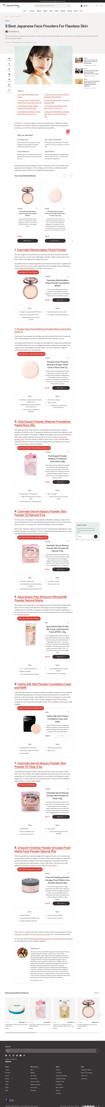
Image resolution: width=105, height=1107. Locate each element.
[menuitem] (24, 11)
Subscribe (96, 536)
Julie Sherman (34, 948)
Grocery (32, 11)
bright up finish (24, 615)
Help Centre (84, 1075)
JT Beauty (48, 452)
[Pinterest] (17, 1055)
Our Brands (59, 1072)
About (76, 11)
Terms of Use (63, 1106)
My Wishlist (34, 1075)
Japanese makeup (30, 123)
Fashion (63, 11)
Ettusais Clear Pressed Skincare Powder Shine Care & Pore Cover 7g (55, 213)
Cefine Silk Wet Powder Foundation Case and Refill (43, 685)
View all (96, 992)
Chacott (47, 873)
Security (77, 1106)
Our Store (58, 1093)
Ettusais (47, 208)
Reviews (58, 1090)
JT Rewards (59, 1084)
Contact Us (84, 1078)
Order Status (34, 1078)
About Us (58, 1070)
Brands (70, 11)
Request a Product (35, 1084)
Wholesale (33, 1090)
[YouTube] (20, 1055)
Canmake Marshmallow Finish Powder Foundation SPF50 (27, 213)
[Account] (93, 6)
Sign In (32, 1070)
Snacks (7, 1075)
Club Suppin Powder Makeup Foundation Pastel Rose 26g (43, 423)
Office (57, 11)
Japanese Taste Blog (61, 1075)
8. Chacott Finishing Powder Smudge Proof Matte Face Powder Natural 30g (56, 114)
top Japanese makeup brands (39, 939)
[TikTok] (24, 1055)
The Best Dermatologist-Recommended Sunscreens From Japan (91, 72)
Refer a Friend (59, 1087)
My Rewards (34, 1087)
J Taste (7, 1070)
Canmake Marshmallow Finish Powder (41, 250)
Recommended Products (17, 993)
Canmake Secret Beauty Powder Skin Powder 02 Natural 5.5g (40, 513)
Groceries (7, 1072)
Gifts (6, 1090)
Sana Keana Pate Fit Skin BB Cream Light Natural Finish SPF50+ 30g (57, 629)
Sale (81, 11)
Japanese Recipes (60, 1078)
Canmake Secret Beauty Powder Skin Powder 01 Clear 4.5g (40, 765)
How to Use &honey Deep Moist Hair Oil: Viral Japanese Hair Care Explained (92, 83)
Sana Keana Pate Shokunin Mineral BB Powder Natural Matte (41, 598)
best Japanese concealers (42, 934)
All (25, 11)
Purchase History (35, 1081)
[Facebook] (6, 1055)
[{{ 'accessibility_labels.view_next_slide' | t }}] (99, 1015)
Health (45, 11)
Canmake (19, 208)
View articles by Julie (36, 980)
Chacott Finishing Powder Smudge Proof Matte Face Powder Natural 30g (43, 849)
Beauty (39, 11)
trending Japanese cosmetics (62, 939)
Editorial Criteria (60, 1081)
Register (33, 1072)
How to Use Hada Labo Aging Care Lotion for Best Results (91, 61)
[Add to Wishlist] (36, 208)
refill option (64, 702)
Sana (46, 622)
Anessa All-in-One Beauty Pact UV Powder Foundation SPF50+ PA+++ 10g (63, 1025)
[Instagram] (13, 1055)
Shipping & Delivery (86, 1070)
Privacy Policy (70, 1106)
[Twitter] (9, 1055)
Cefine (47, 712)
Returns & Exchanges (86, 1072)
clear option (53, 865)
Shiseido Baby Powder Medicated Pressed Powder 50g (16, 1025)
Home (51, 11)
